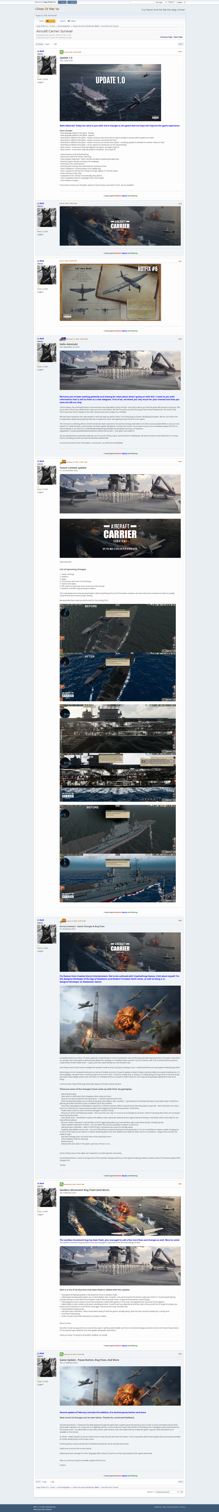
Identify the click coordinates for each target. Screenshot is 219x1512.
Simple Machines (50, 1507)
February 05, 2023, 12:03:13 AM (74, 1184)
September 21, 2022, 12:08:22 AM (77, 339)
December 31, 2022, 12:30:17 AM (76, 462)
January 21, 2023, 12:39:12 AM (76, 921)
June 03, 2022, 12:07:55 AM (72, 52)
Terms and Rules (172, 1507)
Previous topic (166, 37)
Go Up (38, 1482)
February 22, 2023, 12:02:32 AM (74, 1354)
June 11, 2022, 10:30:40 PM (68, 261)
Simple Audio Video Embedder (42, 1509)
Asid (42, 51)
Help (164, 1507)
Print (181, 44)
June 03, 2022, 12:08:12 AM (68, 203)
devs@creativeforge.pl (99, 429)
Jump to (150, 1492)
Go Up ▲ (183, 1507)
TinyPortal (157, 1507)
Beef (96, 26)
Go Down (39, 44)
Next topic (178, 37)
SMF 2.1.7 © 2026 (39, 1507)
